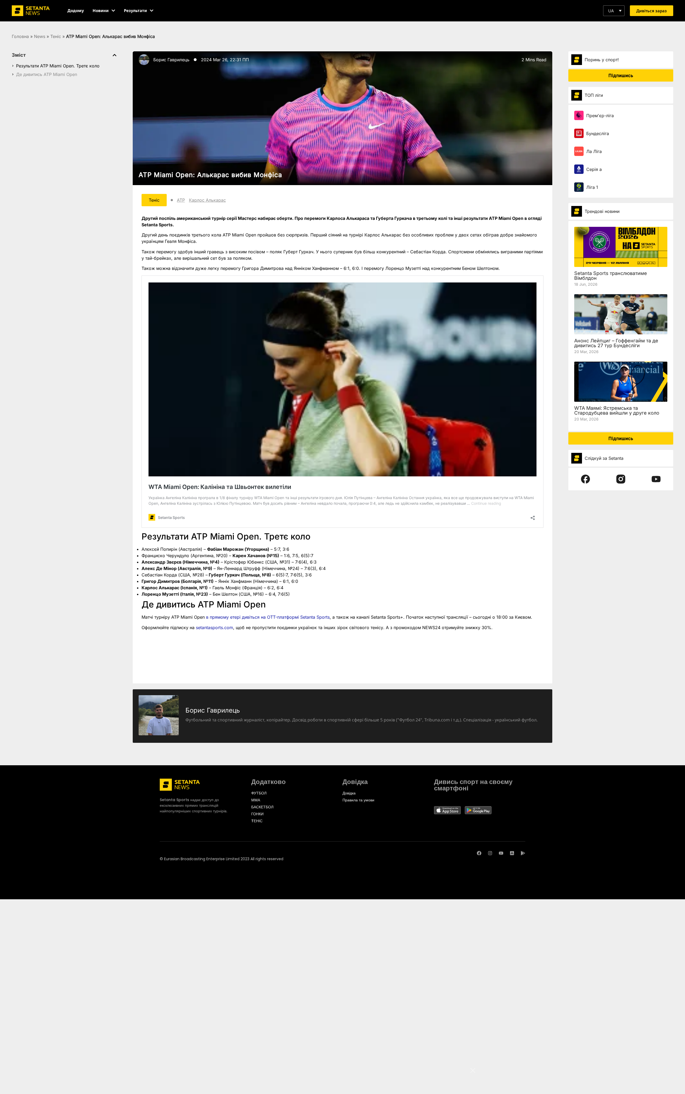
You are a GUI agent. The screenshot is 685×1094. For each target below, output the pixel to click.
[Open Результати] (152, 10)
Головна (20, 36)
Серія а (594, 169)
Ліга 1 (592, 187)
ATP (181, 200)
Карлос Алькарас (207, 200)
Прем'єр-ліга (600, 115)
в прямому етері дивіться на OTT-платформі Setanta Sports (268, 617)
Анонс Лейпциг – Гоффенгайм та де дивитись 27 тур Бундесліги (616, 343)
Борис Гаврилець (171, 59)
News (39, 36)
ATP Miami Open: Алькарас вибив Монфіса (210, 175)
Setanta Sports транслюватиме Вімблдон (610, 275)
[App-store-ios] (512, 853)
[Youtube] (501, 853)
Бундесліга (597, 133)
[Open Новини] (113, 10)
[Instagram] (490, 853)
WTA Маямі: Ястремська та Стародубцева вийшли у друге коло (616, 410)
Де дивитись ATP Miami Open (46, 74)
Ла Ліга (594, 151)
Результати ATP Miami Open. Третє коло (58, 65)
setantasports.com (214, 627)
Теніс (55, 36)
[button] (614, 10)
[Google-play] (523, 853)
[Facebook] (479, 853)
